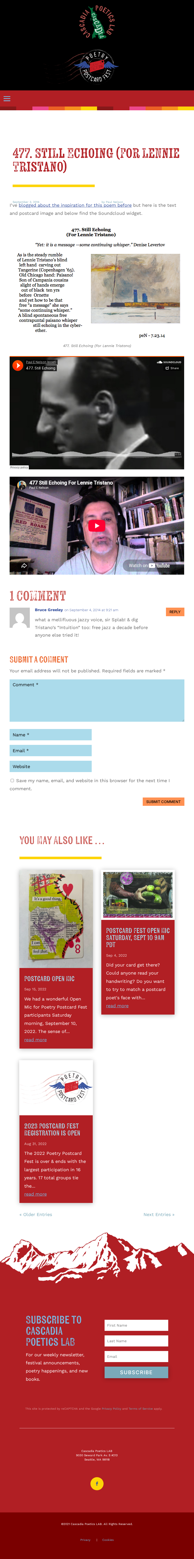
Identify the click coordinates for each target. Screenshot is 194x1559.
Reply (175, 612)
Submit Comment (163, 802)
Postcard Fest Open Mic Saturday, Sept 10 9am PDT (138, 938)
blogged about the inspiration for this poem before (75, 205)
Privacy (85, 1540)
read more (35, 1039)
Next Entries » (159, 1214)
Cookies (108, 1540)
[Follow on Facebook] (97, 1483)
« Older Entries (35, 1214)
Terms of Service (141, 1408)
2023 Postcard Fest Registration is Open (52, 1130)
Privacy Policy (111, 1408)
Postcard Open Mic (49, 979)
